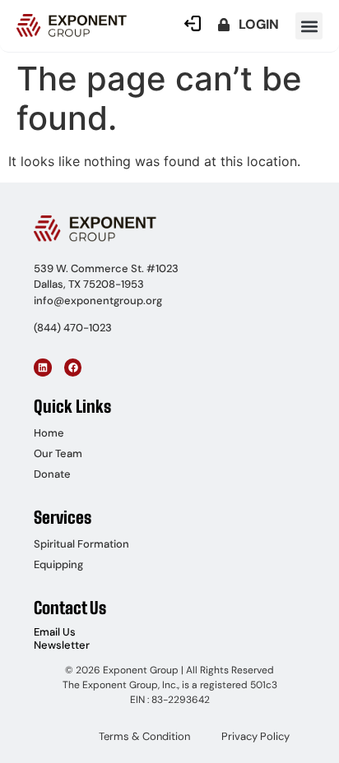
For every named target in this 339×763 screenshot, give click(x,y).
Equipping (58, 564)
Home (49, 433)
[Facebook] (73, 367)
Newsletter (62, 645)
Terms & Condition (144, 736)
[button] (309, 25)
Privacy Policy (255, 736)
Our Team (58, 453)
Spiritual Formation (81, 544)
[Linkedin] (43, 367)
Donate (52, 474)
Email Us (55, 632)
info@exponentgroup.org (98, 301)
